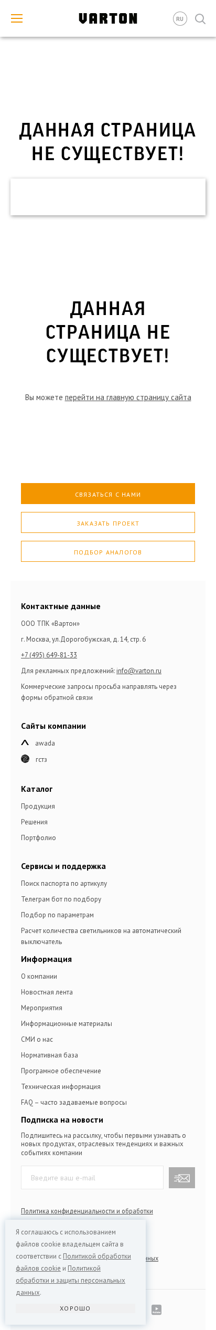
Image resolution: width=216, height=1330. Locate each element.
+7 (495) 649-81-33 (49, 655)
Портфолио (38, 837)
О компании (39, 976)
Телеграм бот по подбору (61, 899)
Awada (45, 743)
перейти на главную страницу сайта (128, 397)
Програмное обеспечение (61, 1070)
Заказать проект (108, 523)
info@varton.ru (138, 670)
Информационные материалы (66, 1023)
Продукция (38, 806)
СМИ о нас (37, 1039)
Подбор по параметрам (57, 914)
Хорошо (75, 1308)
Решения (34, 822)
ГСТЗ (41, 759)
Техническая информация (61, 1086)
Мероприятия (41, 1007)
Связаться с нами (108, 494)
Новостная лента (47, 992)
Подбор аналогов (108, 552)
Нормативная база (49, 1055)
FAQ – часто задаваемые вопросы (74, 1102)
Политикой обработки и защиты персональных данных (70, 1280)
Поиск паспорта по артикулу (64, 883)
